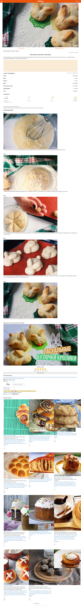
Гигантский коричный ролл (59, 531)
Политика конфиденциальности (40, 606)
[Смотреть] (40, 344)
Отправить (16, 394)
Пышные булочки (23, 377)
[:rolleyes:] (27, 391)
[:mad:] (14, 391)
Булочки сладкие (68, 377)
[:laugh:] (17, 391)
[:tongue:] (22, 391)
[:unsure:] (8, 391)
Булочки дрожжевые (19, 378)
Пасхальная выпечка (52, 377)
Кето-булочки (32, 585)
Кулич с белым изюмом (34, 524)
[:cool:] (9, 391)
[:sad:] (31, 391)
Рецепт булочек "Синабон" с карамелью (62, 476)
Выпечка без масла (43, 377)
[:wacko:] (29, 391)
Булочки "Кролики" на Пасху (10, 435)
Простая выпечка (15, 377)
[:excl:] (28, 391)
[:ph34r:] (15, 391)
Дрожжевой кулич (7, 531)
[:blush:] (11, 391)
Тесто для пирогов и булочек (33, 377)
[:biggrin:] (5, 391)
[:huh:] (34, 391)
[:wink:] (25, 391)
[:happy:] (32, 391)
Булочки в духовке (61, 377)
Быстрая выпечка (7, 377)
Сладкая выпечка (11, 378)
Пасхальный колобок (8, 585)
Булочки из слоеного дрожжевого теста (37, 432)
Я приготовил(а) (40, 372)
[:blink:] (18, 391)
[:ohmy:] (4, 391)
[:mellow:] (35, 391)
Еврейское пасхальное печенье (60, 428)
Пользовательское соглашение (40, 604)
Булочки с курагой (7, 479)
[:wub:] (12, 391)
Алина (76, 52)
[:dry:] (6, 391)
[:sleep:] (19, 391)
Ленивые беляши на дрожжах (60, 568)
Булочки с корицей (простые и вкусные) (37, 473)
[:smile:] (21, 391)
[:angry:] (24, 391)
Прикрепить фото (8, 394)
